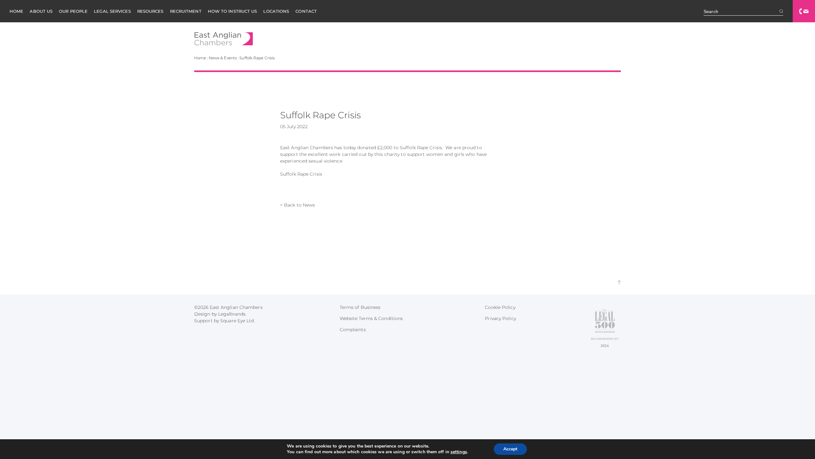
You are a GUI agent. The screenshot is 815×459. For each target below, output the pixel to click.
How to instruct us (232, 11)
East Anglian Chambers (223, 39)
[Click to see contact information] (804, 11)
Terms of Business (360, 307)
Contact (306, 11)
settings (458, 452)
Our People (73, 11)
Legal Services (112, 11)
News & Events (223, 57)
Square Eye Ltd (237, 321)
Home (16, 11)
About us (41, 11)
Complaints (353, 329)
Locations (276, 11)
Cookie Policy (500, 307)
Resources (150, 11)
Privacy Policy (500, 318)
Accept (510, 449)
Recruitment (186, 11)
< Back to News (297, 205)
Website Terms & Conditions (371, 318)
